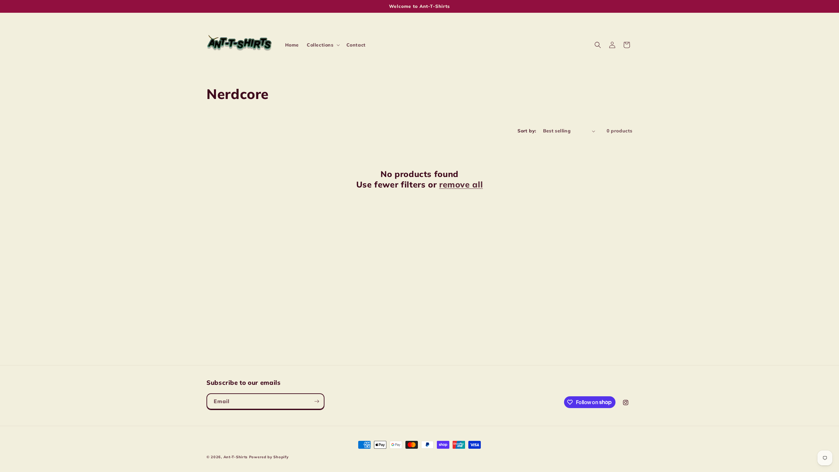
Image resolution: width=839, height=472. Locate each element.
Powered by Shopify (269, 457)
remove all (461, 184)
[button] (322, 45)
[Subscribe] (316, 401)
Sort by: (526, 131)
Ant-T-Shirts (236, 457)
